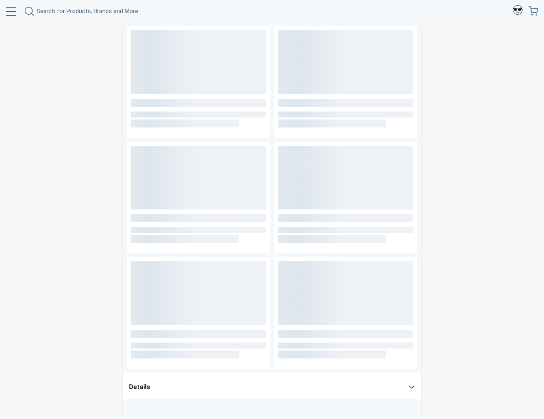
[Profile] (517, 11)
